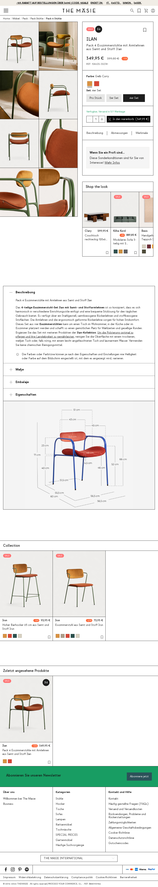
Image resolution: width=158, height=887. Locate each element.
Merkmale (142, 133)
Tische (60, 809)
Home (6, 18)
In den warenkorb (131, 119)
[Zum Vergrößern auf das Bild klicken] (79, 455)
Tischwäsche (63, 829)
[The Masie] (79, 10)
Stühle (59, 799)
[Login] (153, 10)
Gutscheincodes (118, 843)
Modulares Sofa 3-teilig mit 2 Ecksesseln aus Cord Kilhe (124, 245)
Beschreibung (94, 133)
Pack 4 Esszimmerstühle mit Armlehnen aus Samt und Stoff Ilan (25, 752)
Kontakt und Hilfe (119, 792)
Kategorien (63, 792)
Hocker (60, 804)
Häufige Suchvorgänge (70, 845)
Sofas (59, 814)
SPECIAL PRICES (67, 835)
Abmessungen (119, 133)
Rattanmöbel (64, 824)
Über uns (8, 792)
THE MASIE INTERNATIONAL (63, 858)
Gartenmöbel (64, 840)
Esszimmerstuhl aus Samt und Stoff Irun (79, 625)
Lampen (61, 819)
